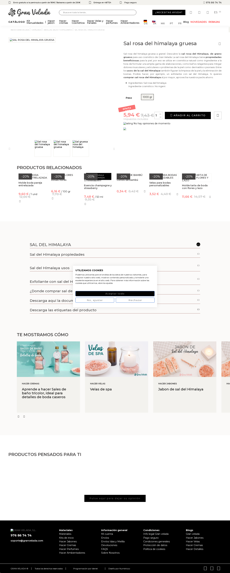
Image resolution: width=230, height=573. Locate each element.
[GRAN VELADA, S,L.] (33, 12)
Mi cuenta (107, 533)
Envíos (105, 537)
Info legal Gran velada (156, 533)
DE (146, 23)
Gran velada (193, 533)
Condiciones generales (156, 541)
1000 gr (147, 97)
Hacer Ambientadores (72, 552)
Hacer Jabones (68, 541)
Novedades (198, 22)
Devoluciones (109, 545)
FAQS (104, 549)
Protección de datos (155, 545)
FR (180, 23)
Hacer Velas (193, 541)
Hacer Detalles (194, 549)
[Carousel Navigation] (123, 416)
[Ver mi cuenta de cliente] (199, 12)
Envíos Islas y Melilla (113, 541)
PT (171, 23)
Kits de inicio (66, 537)
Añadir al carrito (189, 115)
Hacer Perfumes (69, 549)
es (216, 12)
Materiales (65, 533)
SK (154, 23)
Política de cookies (154, 549)
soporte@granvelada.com (27, 540)
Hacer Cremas (67, 545)
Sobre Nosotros (110, 552)
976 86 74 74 (213, 2)
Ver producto (65, 213)
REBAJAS (214, 22)
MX (163, 23)
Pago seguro (151, 537)
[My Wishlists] (191, 12)
